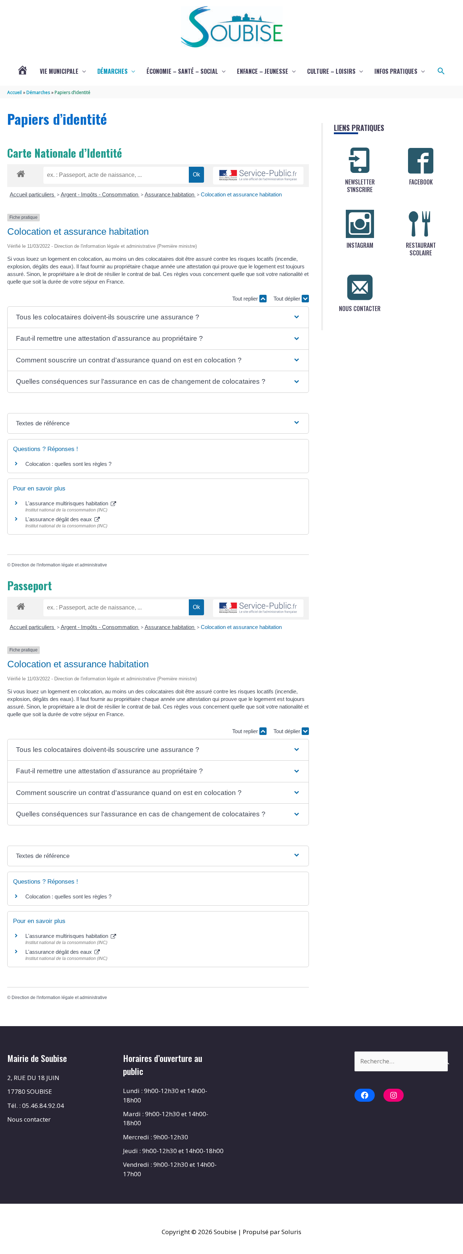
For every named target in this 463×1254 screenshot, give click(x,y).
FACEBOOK (421, 182)
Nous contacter (29, 1119)
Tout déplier (287, 299)
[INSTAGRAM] (360, 224)
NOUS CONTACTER (360, 308)
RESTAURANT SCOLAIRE (421, 249)
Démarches (112, 71)
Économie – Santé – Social (182, 71)
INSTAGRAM (360, 245)
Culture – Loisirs (331, 71)
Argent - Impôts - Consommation (100, 194)
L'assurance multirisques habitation (67, 503)
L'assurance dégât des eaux (59, 519)
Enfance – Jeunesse (262, 71)
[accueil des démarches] (21, 172)
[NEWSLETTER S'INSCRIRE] (360, 160)
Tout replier (245, 299)
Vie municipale (59, 71)
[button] (441, 71)
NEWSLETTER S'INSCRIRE (360, 186)
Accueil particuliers (33, 194)
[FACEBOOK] (421, 160)
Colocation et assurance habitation (241, 194)
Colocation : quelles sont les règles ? (68, 464)
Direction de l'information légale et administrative (59, 565)
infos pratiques (395, 71)
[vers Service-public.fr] (258, 175)
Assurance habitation (170, 194)
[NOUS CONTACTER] (360, 287)
